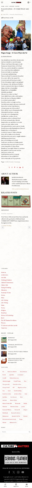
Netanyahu (17, 403)
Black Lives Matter (12, 371)
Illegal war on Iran (22, 387)
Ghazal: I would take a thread (18, 351)
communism (20, 374)
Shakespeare (5, 416)
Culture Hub (4, 285)
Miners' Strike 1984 (7, 403)
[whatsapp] (22, 167)
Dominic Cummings (14, 162)
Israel (9, 390)
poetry (23, 406)
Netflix (25, 403)
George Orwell (5, 387)
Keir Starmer (13, 397)
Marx (21, 397)
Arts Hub (11, 6)
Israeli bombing (17, 390)
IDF (13, 387)
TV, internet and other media (9, 325)
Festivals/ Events (6, 292)
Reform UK (17, 409)
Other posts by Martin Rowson (20, 189)
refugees (25, 409)
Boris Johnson (23, 371)
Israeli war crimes (6, 394)
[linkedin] (20, 167)
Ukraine (4, 422)
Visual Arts (4, 328)
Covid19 (6, 162)
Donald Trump (17, 381)
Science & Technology (7, 315)
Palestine (4, 406)
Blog (6, 6)
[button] (2, 227)
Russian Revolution (15, 413)
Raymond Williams (6, 409)
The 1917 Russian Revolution (8, 320)
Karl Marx (4, 397)
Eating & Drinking (6, 287)
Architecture (4, 275)
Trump (20, 419)
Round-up (4, 313)
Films (2, 297)
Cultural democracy (14, 378)
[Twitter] (10, 167)
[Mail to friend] (17, 167)
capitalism (11, 374)
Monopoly (5, 210)
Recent (3, 333)
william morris (13, 422)
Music (2, 305)
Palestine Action (14, 406)
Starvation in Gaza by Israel (9, 419)
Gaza (25, 381)
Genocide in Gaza (17, 384)
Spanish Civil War (16, 416)
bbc (3, 371)
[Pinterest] (14, 167)
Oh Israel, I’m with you (15, 344)
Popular (10, 333)
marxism (4, 400)
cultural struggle (6, 381)
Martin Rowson (19, 14)
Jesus (26, 394)
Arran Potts (10, 213)
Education (4, 290)
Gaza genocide (6, 384)
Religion (3, 310)
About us (3, 272)
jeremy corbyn (17, 394)
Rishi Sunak (5, 413)
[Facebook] (12, 167)
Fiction (3, 295)
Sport (2, 318)
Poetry (17, 6)
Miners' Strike (13, 400)
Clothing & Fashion (6, 280)
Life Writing (4, 300)
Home (2, 6)
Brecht (4, 374)
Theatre (3, 323)
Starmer (25, 416)
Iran (3, 390)
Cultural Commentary (7, 282)
